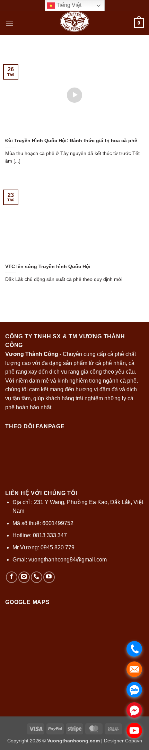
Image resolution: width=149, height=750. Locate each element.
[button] (9, 23)
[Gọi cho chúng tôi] (36, 577)
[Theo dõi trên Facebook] (11, 577)
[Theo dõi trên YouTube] (49, 577)
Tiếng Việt (68, 5)
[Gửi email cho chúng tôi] (24, 577)
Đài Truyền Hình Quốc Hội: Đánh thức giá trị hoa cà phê (71, 140)
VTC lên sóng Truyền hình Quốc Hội (47, 266)
